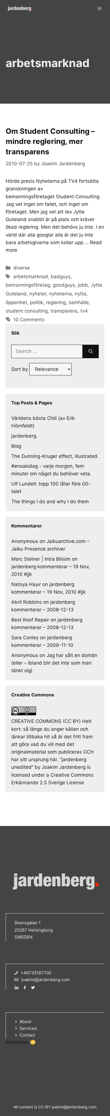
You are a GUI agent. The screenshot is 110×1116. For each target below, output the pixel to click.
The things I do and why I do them (50, 501)
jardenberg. (24, 436)
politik (36, 302)
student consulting (27, 311)
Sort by (20, 369)
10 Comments (29, 319)
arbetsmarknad (30, 276)
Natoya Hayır (26, 584)
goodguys (64, 285)
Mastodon (17, 1042)
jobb (83, 285)
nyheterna (60, 294)
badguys (61, 276)
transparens (64, 311)
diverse (21, 268)
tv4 (84, 311)
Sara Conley (25, 637)
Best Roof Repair (30, 620)
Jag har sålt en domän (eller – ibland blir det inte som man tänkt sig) (54, 662)
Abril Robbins (26, 602)
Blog (16, 446)
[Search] (91, 351)
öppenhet (16, 302)
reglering (56, 302)
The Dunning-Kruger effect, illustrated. (55, 456)
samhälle (79, 302)
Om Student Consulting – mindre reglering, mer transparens (50, 141)
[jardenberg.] (20, 8)
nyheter (37, 294)
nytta (80, 294)
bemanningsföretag (28, 285)
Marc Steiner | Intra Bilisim (41, 559)
